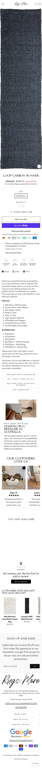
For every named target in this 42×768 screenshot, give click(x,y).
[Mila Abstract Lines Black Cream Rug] (10, 605)
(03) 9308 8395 (21, 707)
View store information (13, 253)
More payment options (21, 231)
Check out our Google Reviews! (21, 740)
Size (21, 191)
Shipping (17, 184)
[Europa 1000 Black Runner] (27, 605)
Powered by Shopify (21, 759)
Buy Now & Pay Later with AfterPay (21, 384)
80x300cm (21, 196)
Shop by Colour (20, 724)
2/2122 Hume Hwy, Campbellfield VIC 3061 (21, 703)
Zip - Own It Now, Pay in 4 (21, 379)
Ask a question (21, 390)
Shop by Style (20, 719)
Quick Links (20, 714)
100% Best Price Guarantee (21, 375)
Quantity (21, 202)
